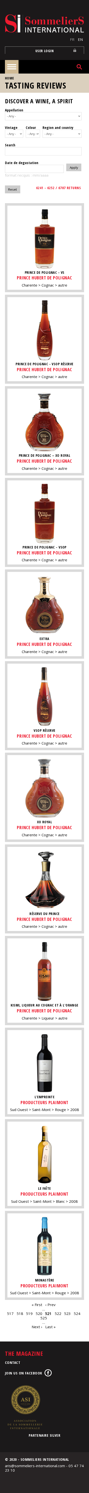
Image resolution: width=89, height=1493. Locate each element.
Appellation (14, 110)
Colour (31, 127)
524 (77, 1313)
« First (37, 1304)
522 (58, 1313)
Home (9, 78)
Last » (50, 1326)
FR (72, 39)
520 (39, 1313)
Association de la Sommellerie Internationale (24, 1407)
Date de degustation (21, 162)
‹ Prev (50, 1304)
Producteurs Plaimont (44, 1102)
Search (10, 145)
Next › (37, 1326)
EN (80, 39)
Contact (12, 1362)
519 (29, 1313)
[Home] (44, 23)
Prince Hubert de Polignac (44, 278)
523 (67, 1313)
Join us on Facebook (23, 1373)
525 (43, 1317)
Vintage (11, 127)
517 (10, 1313)
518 (20, 1313)
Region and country (58, 127)
